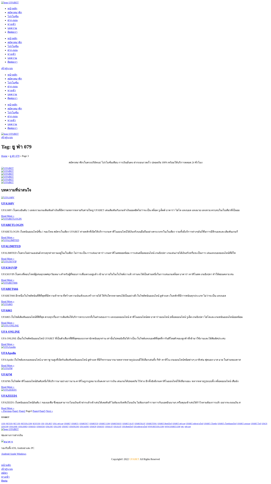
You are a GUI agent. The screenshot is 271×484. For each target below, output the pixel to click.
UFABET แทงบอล (243, 423)
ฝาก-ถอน (13, 20)
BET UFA (16, 423)
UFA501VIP (9, 267)
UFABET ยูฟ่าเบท (178, 423)
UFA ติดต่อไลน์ (127, 426)
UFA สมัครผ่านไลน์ (140, 426)
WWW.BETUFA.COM (156, 426)
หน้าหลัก (12, 8)
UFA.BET (48, 423)
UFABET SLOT (128, 423)
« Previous (6, 411)
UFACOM (4, 426)
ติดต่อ (4, 480)
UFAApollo (8, 353)
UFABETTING (151, 423)
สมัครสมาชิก (15, 12)
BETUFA (9, 423)
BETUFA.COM (26, 423)
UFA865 (6, 310)
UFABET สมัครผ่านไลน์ (194, 423)
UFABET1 (75, 423)
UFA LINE (57, 426)
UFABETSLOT (139, 423)
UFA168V (7, 203)
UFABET (67, 423)
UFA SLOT (117, 426)
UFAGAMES (23, 426)
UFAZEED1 (9, 395)
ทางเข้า (12, 24)
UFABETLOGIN (12, 225)
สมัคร (4, 473)
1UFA (3, 423)
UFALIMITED (11, 246)
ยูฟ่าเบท (188, 426)
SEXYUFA (36, 423)
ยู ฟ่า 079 (14, 156)
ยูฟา (182, 426)
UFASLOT (109, 426)
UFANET (65, 426)
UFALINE (49, 426)
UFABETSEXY (116, 423)
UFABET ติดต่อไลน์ (164, 423)
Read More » (7, 216)
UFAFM (6, 374)
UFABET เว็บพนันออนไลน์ (227, 423)
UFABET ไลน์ (256, 423)
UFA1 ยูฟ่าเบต (58, 423)
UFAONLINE (74, 426)
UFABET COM (104, 423)
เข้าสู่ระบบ (7, 469)
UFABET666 (9, 289)
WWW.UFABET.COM (172, 426)
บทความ (12, 28)
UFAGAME (13, 426)
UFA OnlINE (84, 426)
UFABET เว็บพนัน (210, 423)
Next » (49, 411)
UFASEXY (100, 426)
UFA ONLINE (10, 331)
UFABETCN (93, 423)
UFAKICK (32, 426)
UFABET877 (84, 423)
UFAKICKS (40, 426)
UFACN (264, 423)
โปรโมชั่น (13, 16)
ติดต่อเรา (12, 32)
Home (4, 156)
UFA (42, 423)
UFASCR (93, 426)
